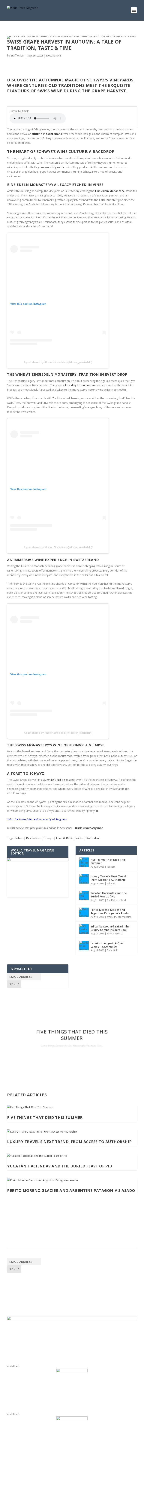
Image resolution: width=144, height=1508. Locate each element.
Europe (48, 838)
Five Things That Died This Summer (108, 861)
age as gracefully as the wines (54, 167)
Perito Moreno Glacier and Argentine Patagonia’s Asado (110, 911)
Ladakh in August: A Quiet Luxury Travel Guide (108, 944)
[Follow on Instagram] (25, 1473)
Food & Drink (64, 838)
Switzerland (93, 838)
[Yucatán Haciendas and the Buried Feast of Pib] (84, 895)
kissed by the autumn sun (80, 385)
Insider (79, 838)
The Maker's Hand (116, 900)
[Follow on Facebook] (10, 1473)
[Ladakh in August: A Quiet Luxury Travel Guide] (84, 945)
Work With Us (18, 1283)
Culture (18, 838)
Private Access (114, 933)
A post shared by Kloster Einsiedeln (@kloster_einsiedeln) (58, 362)
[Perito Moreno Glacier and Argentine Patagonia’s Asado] (84, 912)
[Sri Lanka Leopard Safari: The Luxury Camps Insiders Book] (84, 929)
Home (11, 1280)
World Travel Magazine (89, 828)
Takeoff (111, 866)
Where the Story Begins (119, 916)
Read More (71, 1056)
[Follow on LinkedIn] (33, 1473)
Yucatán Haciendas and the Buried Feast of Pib (109, 894)
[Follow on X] (18, 1473)
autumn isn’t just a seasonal (58, 779)
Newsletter (16, 1287)
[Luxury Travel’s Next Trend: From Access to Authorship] (84, 879)
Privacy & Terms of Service (29, 1291)
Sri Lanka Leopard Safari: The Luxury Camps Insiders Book (110, 928)
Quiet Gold (112, 950)
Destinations (54, 55)
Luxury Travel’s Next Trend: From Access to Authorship (109, 878)
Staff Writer (17, 55)
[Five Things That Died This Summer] (84, 862)
